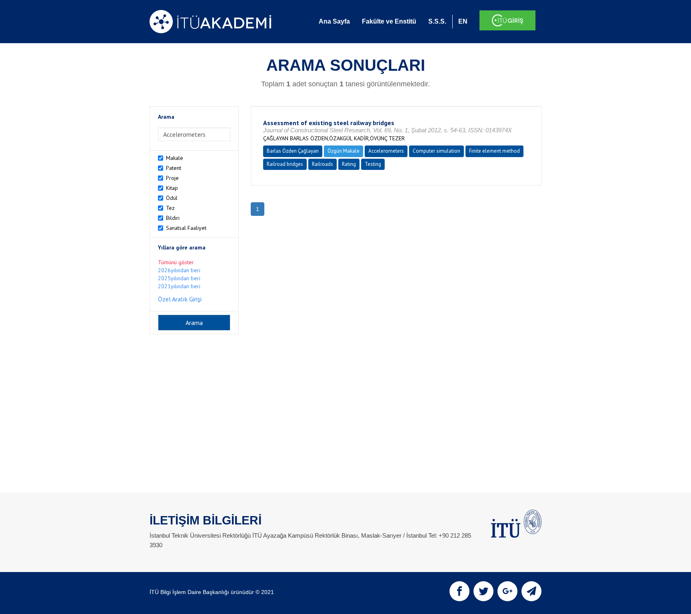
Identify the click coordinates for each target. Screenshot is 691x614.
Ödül (172, 197)
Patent (173, 167)
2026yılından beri (179, 270)
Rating (349, 164)
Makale (174, 157)
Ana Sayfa (334, 21)
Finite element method (494, 151)
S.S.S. (437, 21)
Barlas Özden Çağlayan (293, 151)
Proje (172, 177)
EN (462, 21)
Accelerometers (386, 151)
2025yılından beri (179, 278)
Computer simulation (436, 151)
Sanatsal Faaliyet (186, 227)
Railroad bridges (285, 164)
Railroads (322, 164)
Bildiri (173, 217)
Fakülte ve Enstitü (389, 21)
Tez (170, 207)
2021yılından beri (179, 286)
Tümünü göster (176, 262)
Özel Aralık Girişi (180, 299)
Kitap (172, 187)
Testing (373, 164)
